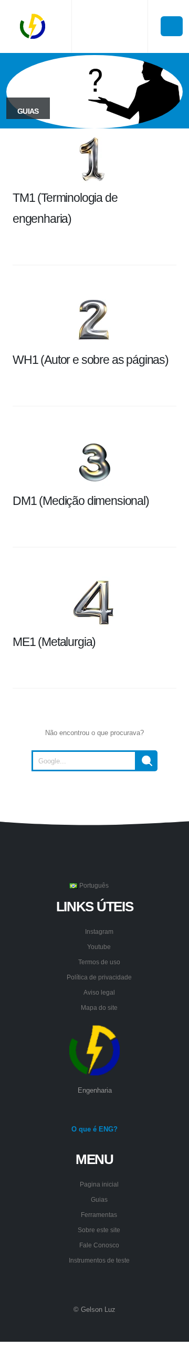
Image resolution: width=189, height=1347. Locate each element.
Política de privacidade (99, 977)
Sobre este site (99, 1229)
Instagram (99, 931)
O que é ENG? (94, 1129)
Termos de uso (99, 961)
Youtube (99, 946)
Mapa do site (99, 1007)
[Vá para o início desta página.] (94, 797)
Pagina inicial (99, 1184)
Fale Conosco (99, 1245)
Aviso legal (99, 992)
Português (93, 885)
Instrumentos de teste (99, 1260)
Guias (99, 1199)
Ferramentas (99, 1214)
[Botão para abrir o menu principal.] (172, 26)
